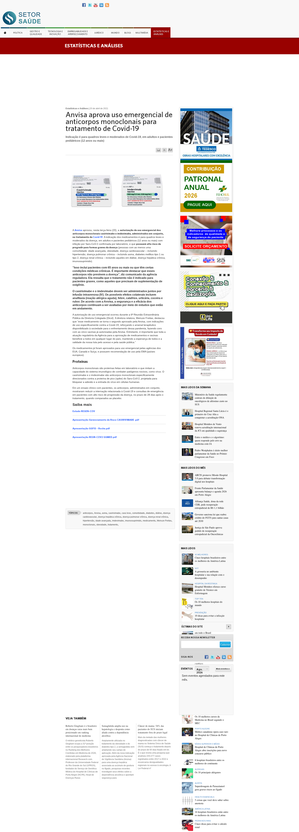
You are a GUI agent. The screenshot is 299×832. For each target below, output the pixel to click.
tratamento (113, 524)
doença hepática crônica (109, 517)
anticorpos (88, 513)
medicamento (149, 520)
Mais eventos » (223, 669)
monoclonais (89, 524)
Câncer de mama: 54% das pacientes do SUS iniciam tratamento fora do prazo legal (152, 729)
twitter (90, 5)
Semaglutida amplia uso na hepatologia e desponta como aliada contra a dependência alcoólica (116, 730)
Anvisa (78, 230)
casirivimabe (114, 513)
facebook (84, 5)
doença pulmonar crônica (135, 517)
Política (17, 32)
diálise (159, 513)
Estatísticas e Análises (161, 32)
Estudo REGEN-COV (84, 411)
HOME (5, 32)
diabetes (150, 513)
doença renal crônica (158, 517)
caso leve (126, 513)
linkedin (101, 5)
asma (104, 513)
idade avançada (103, 520)
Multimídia (141, 32)
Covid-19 (98, 237)
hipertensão (88, 520)
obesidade (101, 524)
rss (107, 5)
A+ (170, 150)
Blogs (127, 32)
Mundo (115, 32)
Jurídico (99, 32)
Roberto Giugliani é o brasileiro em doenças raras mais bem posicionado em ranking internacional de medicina (81, 730)
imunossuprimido (133, 520)
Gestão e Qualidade (36, 32)
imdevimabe (118, 520)
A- (165, 150)
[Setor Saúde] (23, 18)
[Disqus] (121, 579)
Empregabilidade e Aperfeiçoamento (78, 32)
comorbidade (138, 513)
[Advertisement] (149, 80)
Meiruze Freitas (164, 520)
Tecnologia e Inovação (55, 32)
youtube (96, 5)
